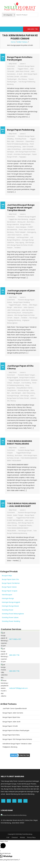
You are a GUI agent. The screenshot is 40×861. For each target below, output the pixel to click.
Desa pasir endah (28, 518)
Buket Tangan (30, 375)
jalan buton (18, 307)
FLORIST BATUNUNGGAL (15, 520)
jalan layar (29, 520)
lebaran (33, 398)
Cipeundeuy (29, 141)
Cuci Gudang (26, 383)
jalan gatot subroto (14, 235)
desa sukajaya (21, 227)
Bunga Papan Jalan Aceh (11, 722)
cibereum (10, 227)
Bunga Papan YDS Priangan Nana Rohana (17, 739)
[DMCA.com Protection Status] (20, 755)
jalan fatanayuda (13, 310)
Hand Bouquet (7, 595)
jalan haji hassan (28, 310)
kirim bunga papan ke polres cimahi (20, 245)
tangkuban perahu (25, 525)
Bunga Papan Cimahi (10, 726)
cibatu (26, 69)
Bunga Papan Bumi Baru (11, 735)
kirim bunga (30, 242)
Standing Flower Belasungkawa (13, 614)
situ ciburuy (22, 79)
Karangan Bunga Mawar (10, 606)
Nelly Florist (13, 64)
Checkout (15, 837)
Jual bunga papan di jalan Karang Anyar (21, 292)
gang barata (11, 390)
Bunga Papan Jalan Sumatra (13, 713)
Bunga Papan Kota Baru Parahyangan (19, 58)
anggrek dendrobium (22, 380)
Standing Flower (20, 139)
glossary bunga (23, 390)
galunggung (31, 232)
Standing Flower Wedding (11, 621)
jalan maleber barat (29, 149)
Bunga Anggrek (30, 217)
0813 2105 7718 (32, 29)
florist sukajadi (20, 232)
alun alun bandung (21, 219)
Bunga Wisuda (25, 224)
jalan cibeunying (28, 393)
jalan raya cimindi (22, 71)
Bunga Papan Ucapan (27, 378)
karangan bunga (13, 396)
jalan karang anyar (14, 313)
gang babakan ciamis (24, 388)
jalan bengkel (16, 393)
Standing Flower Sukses (10, 617)
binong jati (21, 222)
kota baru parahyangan (22, 154)
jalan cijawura (28, 307)
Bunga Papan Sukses (9, 587)
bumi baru (30, 222)
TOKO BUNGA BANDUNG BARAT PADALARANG (19, 442)
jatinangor (11, 237)
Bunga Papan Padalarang (20, 129)
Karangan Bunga (8, 598)
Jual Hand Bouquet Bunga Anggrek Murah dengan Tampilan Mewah (20, 208)
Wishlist (22, 837)
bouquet (17, 383)
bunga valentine (13, 224)
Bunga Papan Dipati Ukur (11, 717)
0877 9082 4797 (15, 639)
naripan (10, 248)
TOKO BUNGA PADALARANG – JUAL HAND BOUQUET (21, 505)
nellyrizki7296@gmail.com (18, 688)
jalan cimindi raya (14, 149)
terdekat (17, 248)
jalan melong (12, 523)
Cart (7, 837)
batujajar (18, 305)
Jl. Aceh (19, 74)
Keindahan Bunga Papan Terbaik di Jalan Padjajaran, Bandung (17, 745)
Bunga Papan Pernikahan (11, 583)
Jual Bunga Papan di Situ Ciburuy (20, 367)
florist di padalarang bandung (17, 144)
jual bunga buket (22, 237)
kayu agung (19, 242)
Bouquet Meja (7, 576)
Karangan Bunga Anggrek (11, 602)
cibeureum (20, 141)
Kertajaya (10, 152)
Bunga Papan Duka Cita (10, 579)
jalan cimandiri (27, 147)
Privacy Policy (31, 837)
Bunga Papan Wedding (22, 302)
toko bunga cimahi (25, 531)
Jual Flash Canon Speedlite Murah (15, 708)
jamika (25, 235)
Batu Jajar (10, 141)
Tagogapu (22, 157)
